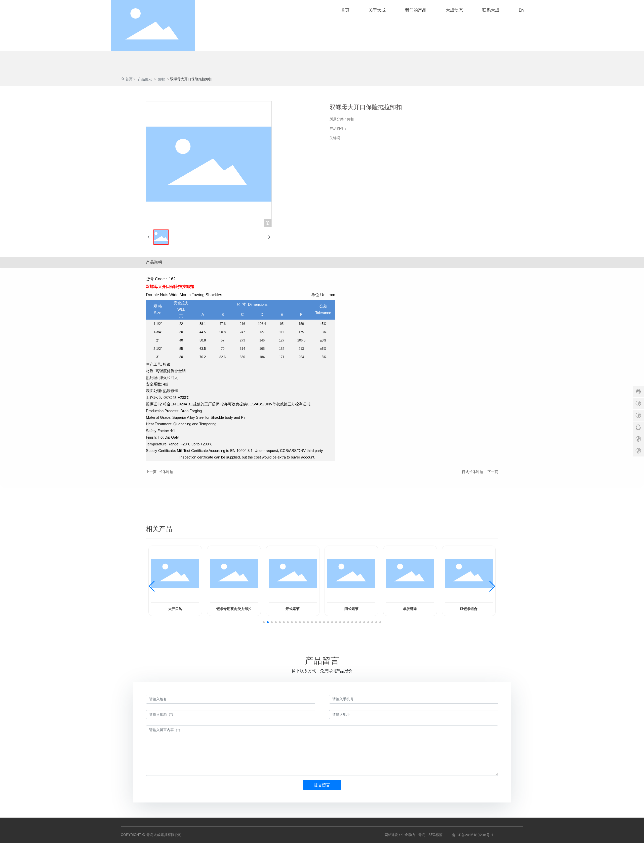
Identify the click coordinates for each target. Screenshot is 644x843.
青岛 (421, 834)
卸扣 (161, 79)
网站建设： (393, 835)
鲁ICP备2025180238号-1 (472, 835)
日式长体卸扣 (472, 472)
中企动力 (408, 834)
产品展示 (145, 79)
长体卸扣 (166, 472)
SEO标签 (435, 834)
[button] (264, 622)
